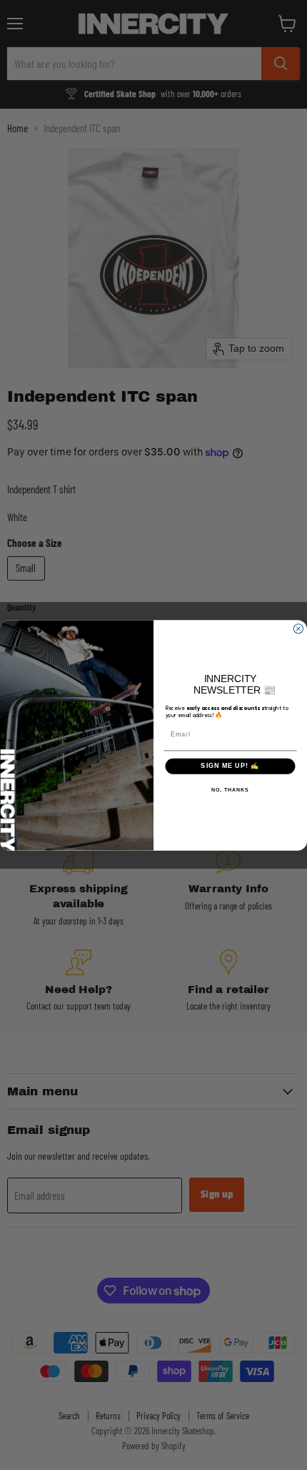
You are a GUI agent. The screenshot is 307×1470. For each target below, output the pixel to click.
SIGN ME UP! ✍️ (230, 766)
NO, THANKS (229, 790)
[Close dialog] (298, 628)
